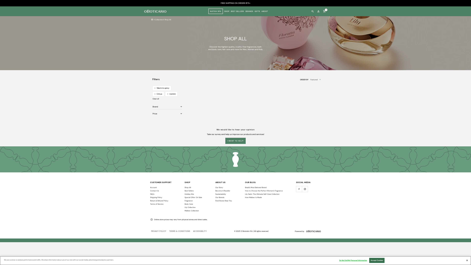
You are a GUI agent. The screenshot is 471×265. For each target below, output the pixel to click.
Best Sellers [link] (237, 11)
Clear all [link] (156, 99)
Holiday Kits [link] (189, 194)
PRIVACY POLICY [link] (158, 231)
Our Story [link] (219, 187)
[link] (318, 11)
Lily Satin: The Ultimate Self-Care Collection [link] (262, 194)
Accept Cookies (377, 260)
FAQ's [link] (152, 194)
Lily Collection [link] (190, 207)
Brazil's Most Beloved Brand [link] (256, 187)
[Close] (467, 260)
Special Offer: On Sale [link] (193, 197)
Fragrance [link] (189, 201)
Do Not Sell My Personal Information (353, 260)
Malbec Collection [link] (192, 211)
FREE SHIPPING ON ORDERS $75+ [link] (235, 3)
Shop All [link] (188, 187)
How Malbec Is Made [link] (253, 197)
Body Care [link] (189, 204)
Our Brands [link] (219, 197)
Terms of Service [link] (156, 204)
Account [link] (153, 187)
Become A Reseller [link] (222, 191)
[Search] (312, 11)
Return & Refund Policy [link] (159, 201)
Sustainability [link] (220, 194)
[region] (235, 260)
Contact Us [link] (154, 191)
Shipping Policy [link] (156, 197)
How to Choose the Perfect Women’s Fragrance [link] (264, 191)
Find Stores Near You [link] (223, 201)
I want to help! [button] (235, 141)
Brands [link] (249, 11)
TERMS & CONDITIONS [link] (179, 231)
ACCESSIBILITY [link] (200, 231)
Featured (314, 80)
